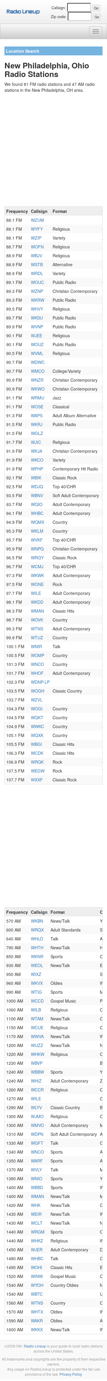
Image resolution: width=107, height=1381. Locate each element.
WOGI (37, 709)
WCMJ (37, 566)
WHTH (37, 947)
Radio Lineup (35, 1345)
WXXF (37, 780)
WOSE (37, 407)
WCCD (37, 1001)
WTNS (37, 629)
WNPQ (37, 549)
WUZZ (37, 1045)
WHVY (37, 309)
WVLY (36, 1170)
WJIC (36, 442)
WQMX (37, 522)
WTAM (37, 1019)
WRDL (37, 273)
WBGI (36, 744)
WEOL (37, 965)
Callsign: (58, 7)
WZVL (37, 700)
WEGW (38, 771)
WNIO (36, 1178)
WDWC (38, 362)
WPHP (37, 469)
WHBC (37, 513)
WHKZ (37, 1241)
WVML (37, 353)
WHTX (37, 1312)
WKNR (37, 956)
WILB (36, 1010)
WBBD (37, 1187)
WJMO (37, 1116)
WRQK (37, 762)
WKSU (37, 318)
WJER (37, 1249)
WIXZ (36, 974)
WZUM (37, 220)
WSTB (37, 264)
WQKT (37, 717)
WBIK (36, 478)
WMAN (37, 611)
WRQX (37, 930)
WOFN (37, 247)
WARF (37, 1161)
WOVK (37, 620)
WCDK (37, 753)
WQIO (37, 504)
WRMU (37, 398)
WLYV (36, 1107)
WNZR (37, 380)
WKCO (37, 460)
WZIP (36, 238)
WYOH (37, 1285)
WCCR (37, 1090)
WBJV (36, 255)
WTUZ (37, 637)
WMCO (38, 371)
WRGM (38, 1232)
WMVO (37, 1125)
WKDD (37, 602)
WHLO (37, 939)
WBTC (37, 1294)
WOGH (37, 691)
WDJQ (37, 486)
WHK (35, 1205)
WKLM (37, 531)
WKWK (37, 575)
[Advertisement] (53, 150)
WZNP (37, 291)
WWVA (37, 1036)
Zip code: (59, 16)
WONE (37, 584)
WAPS (37, 415)
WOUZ (37, 344)
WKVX (37, 983)
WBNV (37, 495)
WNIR (36, 646)
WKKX (37, 1329)
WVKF (37, 540)
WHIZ (36, 1081)
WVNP (37, 327)
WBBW (37, 1072)
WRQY (37, 558)
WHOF (37, 673)
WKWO (38, 389)
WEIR (36, 1214)
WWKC (37, 726)
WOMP (37, 655)
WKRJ (37, 424)
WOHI (36, 1267)
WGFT (37, 1143)
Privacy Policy (70, 1374)
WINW (37, 1276)
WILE (36, 593)
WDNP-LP (40, 682)
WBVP (37, 1063)
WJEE (36, 335)
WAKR (37, 1321)
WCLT (37, 1223)
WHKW (37, 1054)
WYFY (37, 229)
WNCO (37, 664)
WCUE (37, 1027)
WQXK (37, 735)
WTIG (36, 992)
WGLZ (37, 433)
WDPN (37, 1134)
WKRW (37, 300)
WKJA (36, 451)
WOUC (37, 282)
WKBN (37, 921)
